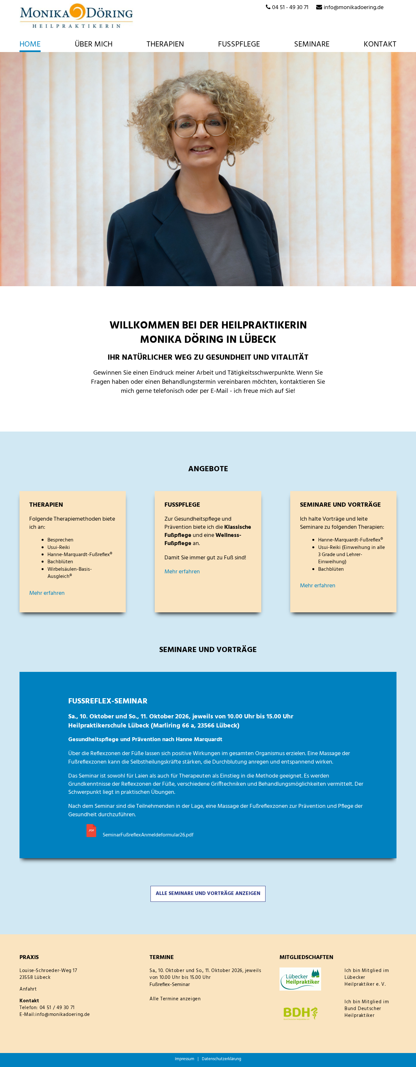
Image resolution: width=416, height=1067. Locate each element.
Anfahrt (28, 989)
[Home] (76, 15)
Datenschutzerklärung (221, 1059)
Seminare (312, 45)
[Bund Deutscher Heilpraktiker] (309, 1013)
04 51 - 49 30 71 (290, 7)
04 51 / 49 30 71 (57, 1008)
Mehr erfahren (47, 593)
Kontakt (380, 45)
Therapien (165, 45)
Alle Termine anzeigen (175, 999)
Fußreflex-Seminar (170, 984)
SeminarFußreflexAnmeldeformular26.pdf (148, 835)
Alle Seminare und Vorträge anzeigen (208, 893)
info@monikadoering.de (354, 7)
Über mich (93, 45)
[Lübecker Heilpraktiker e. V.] (309, 979)
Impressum (184, 1059)
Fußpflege (239, 45)
